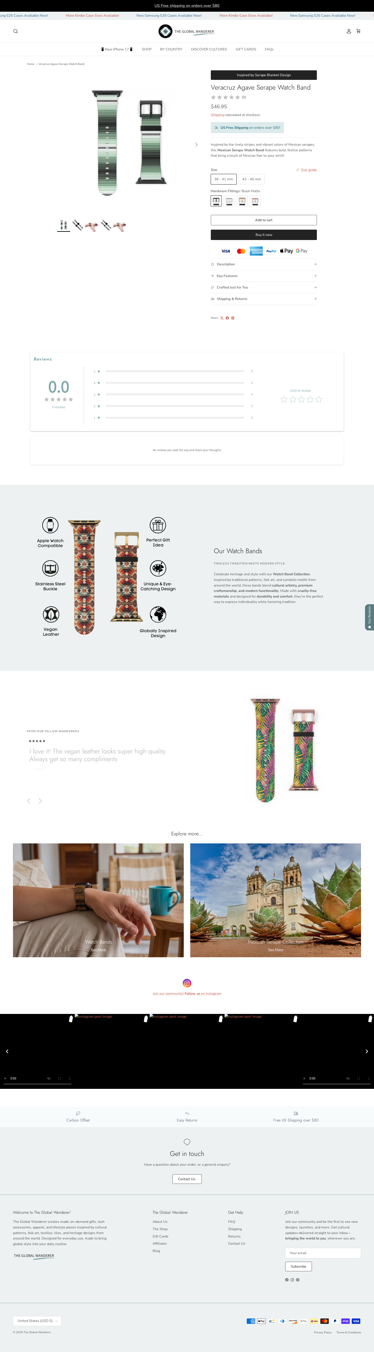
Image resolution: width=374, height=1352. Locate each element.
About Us (160, 1221)
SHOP (147, 49)
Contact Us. (187, 1179)
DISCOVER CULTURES (209, 49)
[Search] (15, 31)
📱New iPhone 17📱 (116, 49)
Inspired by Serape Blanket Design (264, 75)
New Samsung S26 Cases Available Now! (118, 15)
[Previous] (7, 1051)
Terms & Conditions (349, 1332)
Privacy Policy (323, 1332)
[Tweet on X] (222, 318)
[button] (173, 371)
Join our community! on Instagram (187, 993)
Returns (234, 1236)
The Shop (160, 1229)
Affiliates (160, 1243)
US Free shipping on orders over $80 (187, 5)
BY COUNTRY (171, 49)
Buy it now (264, 234)
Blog (156, 1251)
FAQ (231, 1221)
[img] (225, 97)
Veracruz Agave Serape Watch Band (61, 64)
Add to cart (263, 220)
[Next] (367, 1051)
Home (30, 64)
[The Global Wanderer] (187, 31)
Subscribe (298, 1266)
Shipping (217, 115)
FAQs (269, 49)
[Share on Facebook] (227, 318)
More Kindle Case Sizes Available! (41, 15)
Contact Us (236, 1243)
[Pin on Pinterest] (232, 318)
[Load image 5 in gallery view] (129, 142)
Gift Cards (160, 1236)
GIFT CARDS (246, 49)
